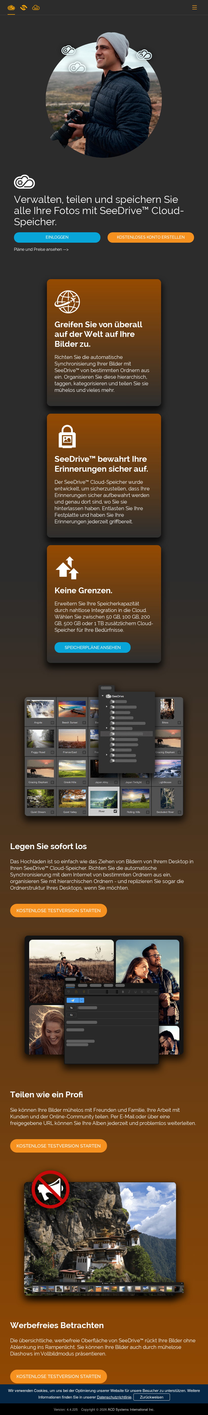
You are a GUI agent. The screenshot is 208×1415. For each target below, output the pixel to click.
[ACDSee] (24, 7)
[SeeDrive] (11, 7)
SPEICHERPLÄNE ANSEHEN (93, 647)
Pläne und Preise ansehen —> (41, 249)
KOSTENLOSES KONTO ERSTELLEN (151, 237)
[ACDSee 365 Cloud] (36, 7)
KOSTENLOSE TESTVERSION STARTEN (58, 910)
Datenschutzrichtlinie (114, 1397)
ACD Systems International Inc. (131, 1409)
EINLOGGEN (57, 237)
